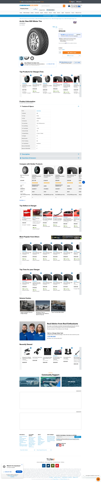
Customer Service (32, 441)
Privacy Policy (10, 475)
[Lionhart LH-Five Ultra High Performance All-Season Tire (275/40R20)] (37, 276)
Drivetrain (37, 12)
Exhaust (46, 12)
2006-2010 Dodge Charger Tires (58, 18)
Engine (41, 12)
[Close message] (81, 15)
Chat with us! (31, 442)
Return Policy (31, 439)
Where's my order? (32, 437)
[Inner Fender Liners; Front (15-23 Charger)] (37, 351)
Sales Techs (40, 443)
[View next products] (80, 85)
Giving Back (40, 438)
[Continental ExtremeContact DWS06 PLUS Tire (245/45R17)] (27, 79)
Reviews (39, 444)
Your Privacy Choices (67, 477)
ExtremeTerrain (56, 462)
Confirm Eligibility (63, 41)
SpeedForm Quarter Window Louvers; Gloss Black (78, 220)
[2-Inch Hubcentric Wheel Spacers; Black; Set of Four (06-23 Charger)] (47, 351)
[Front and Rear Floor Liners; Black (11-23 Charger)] (68, 351)
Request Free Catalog (23, 444)
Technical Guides (23, 442)
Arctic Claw (39, 110)
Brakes (32, 12)
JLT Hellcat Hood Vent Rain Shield (27, 219)
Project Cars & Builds (23, 436)
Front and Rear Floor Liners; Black (67, 358)
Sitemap (51, 477)
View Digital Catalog (23, 445)
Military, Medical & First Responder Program (32, 444)
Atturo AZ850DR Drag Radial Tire (78, 253)
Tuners (72, 12)
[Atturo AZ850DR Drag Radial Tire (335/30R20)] (78, 246)
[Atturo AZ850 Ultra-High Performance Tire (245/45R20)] (58, 276)
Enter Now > (55, 15)
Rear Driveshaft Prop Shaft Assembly (78, 359)
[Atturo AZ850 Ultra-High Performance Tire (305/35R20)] (58, 79)
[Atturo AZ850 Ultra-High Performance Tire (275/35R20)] (58, 246)
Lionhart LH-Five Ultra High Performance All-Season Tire (37, 284)
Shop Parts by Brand (23, 440)
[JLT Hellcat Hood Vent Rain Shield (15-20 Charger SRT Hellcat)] (27, 212)
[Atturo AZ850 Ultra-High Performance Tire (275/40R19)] (47, 246)
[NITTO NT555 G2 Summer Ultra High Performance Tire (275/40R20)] (68, 79)
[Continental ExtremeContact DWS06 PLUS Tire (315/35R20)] (78, 79)
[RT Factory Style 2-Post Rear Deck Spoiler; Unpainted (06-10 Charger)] (58, 351)
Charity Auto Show (41, 441)
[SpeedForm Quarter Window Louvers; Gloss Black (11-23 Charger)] (78, 212)
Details (42, 1)
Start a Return (31, 438)
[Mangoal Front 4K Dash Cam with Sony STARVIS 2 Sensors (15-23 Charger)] (27, 351)
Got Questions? (31, 440)
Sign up (78, 436)
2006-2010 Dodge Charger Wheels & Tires (43, 18)
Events (21, 437)
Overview (39, 436)
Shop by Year (22, 439)
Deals (21, 12)
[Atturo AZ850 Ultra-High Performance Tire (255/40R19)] (37, 246)
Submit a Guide (40, 439)
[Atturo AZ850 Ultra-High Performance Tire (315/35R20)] (68, 276)
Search (64, 6)
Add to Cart (72, 52)
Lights (62, 12)
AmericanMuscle (40, 462)
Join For (77, 62)
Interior (58, 12)
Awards (39, 437)
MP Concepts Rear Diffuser (37, 221)
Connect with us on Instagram (63, 445)
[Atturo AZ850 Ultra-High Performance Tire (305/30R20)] (68, 246)
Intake (54, 12)
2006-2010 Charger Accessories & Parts (27, 18)
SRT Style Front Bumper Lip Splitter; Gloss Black (57, 219)
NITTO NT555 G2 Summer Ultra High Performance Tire (66, 86)
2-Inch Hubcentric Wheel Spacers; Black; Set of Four (47, 359)
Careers (39, 440)
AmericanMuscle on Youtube (60, 445)
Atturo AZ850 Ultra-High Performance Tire (37, 85)
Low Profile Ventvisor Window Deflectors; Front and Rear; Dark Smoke (68, 220)
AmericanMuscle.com (28, 5)
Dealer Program (41, 442)
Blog (20, 443)
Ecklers (62, 462)
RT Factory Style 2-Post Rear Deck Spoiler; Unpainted (57, 359)
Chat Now (19, 471)
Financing (21, 441)
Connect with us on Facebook (57, 445)
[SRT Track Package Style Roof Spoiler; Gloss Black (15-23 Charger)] (47, 212)
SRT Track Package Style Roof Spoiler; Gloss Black (47, 219)
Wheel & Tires (78, 12)
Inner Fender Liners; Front (37, 358)
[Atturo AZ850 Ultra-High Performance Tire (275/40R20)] (37, 79)
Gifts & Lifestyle (26, 12)
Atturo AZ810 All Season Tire (78, 283)
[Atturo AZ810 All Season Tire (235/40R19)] (78, 276)
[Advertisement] (50, 400)
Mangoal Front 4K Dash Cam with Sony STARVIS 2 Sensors (26, 359)
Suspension (67, 12)
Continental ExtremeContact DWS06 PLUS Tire (26, 86)
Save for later (71, 55)
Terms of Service (63, 479)
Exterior (50, 12)
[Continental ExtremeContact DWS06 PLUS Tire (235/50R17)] (47, 79)
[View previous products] (21, 85)
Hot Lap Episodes (23, 438)
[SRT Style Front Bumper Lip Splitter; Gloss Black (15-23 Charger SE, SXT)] (58, 212)
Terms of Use (31, 446)
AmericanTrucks (48, 462)
